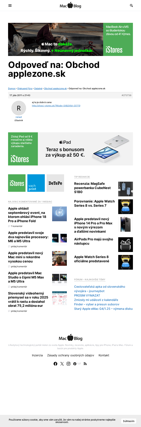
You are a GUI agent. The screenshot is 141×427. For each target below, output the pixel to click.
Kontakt (104, 355)
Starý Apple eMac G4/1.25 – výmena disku (103, 308)
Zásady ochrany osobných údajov (70, 355)
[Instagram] (68, 364)
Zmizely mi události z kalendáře (96, 300)
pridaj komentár (19, 246)
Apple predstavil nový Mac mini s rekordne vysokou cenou (25, 257)
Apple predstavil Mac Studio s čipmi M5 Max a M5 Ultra (26, 277)
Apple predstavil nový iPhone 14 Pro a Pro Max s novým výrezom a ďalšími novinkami (93, 225)
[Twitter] (62, 364)
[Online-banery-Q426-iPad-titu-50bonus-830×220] (70, 149)
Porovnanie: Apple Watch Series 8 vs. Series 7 (94, 203)
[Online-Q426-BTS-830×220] (70, 39)
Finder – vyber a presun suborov (96, 304)
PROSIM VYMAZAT (87, 295)
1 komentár (16, 226)
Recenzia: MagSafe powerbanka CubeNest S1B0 (92, 188)
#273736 (126, 95)
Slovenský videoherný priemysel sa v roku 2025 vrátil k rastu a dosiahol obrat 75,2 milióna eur (28, 299)
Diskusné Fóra (24, 88)
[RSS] (85, 364)
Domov (12, 88)
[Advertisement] (70, 400)
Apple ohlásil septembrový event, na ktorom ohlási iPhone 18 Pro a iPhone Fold (27, 215)
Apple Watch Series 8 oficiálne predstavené (91, 259)
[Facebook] (55, 364)
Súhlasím (128, 421)
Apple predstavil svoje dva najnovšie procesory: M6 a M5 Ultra (28, 237)
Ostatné (38, 88)
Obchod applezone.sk (55, 88)
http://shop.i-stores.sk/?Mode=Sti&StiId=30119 (56, 105)
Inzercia (37, 355)
